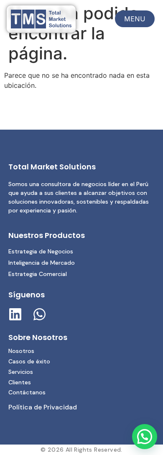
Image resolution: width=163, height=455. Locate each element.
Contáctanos (27, 392)
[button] (144, 436)
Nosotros (21, 351)
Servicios (20, 372)
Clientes (19, 382)
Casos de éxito (29, 361)
